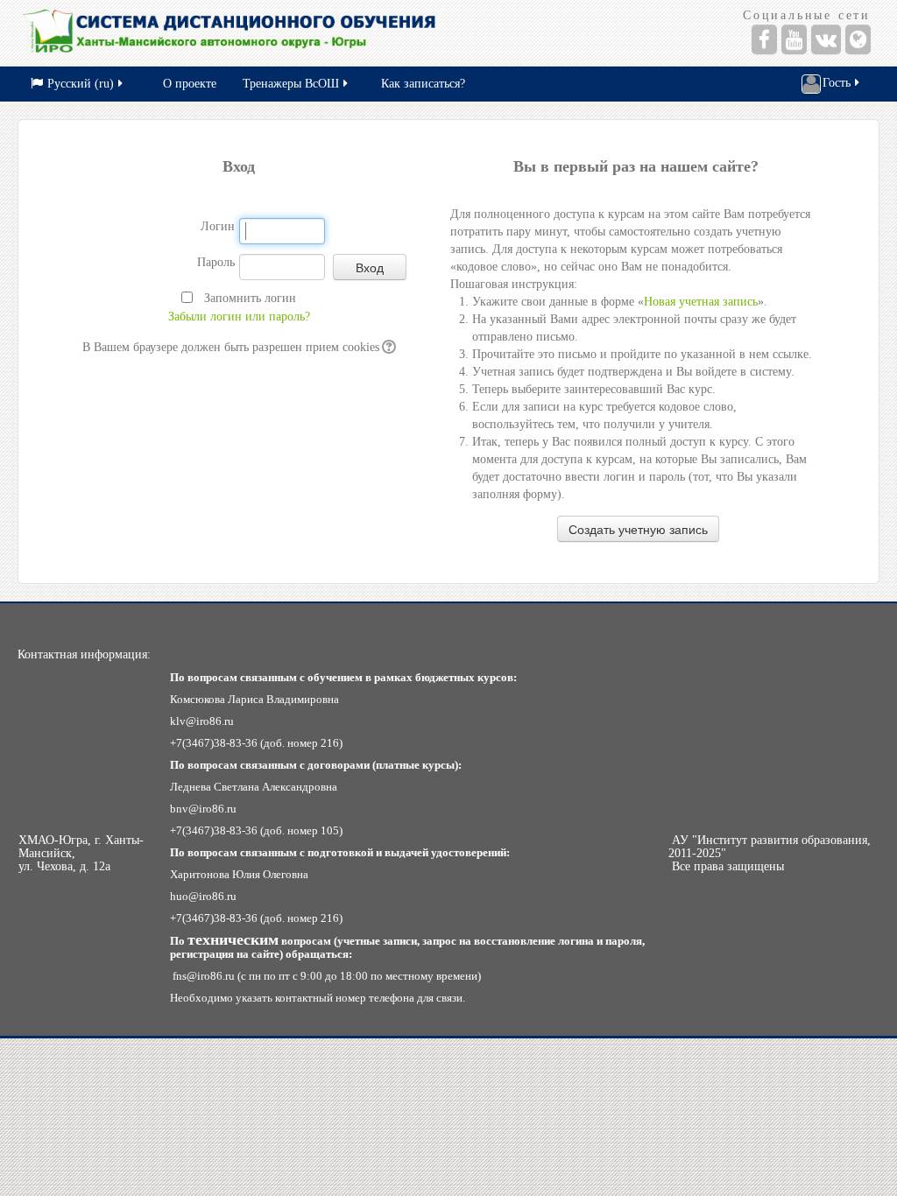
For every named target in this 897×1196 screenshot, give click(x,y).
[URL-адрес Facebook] (764, 39)
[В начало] (231, 32)
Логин (218, 226)
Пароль (216, 262)
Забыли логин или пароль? (239, 316)
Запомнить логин (250, 298)
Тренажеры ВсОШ (291, 83)
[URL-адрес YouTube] (794, 39)
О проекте (189, 83)
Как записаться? (423, 83)
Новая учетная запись (701, 301)
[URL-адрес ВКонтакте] (826, 39)
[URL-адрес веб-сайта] (858, 39)
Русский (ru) (80, 83)
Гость (837, 82)
